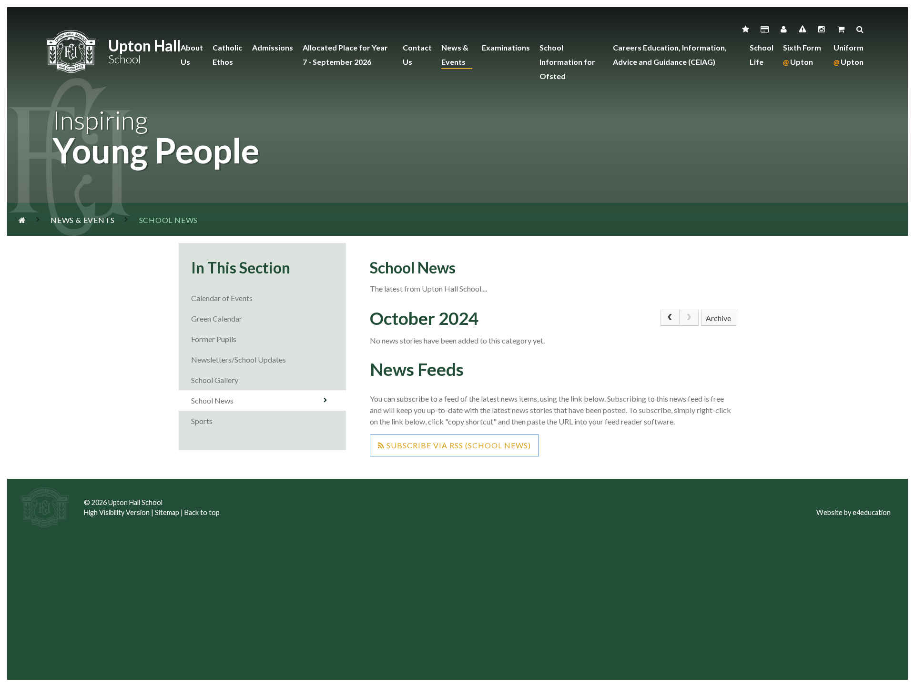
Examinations (506, 47)
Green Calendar (216, 318)
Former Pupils (214, 339)
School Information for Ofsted (567, 62)
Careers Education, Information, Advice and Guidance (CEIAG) (670, 54)
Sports (202, 420)
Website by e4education (853, 512)
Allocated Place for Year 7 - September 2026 (345, 54)
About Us (192, 54)
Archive (718, 318)
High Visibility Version (117, 512)
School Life (761, 54)
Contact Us (417, 54)
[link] (689, 318)
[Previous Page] (670, 318)
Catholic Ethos (227, 54)
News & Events (454, 54)
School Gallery (214, 379)
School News (212, 400)
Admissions (272, 47)
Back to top (202, 512)
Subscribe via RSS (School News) (458, 445)
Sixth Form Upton (802, 54)
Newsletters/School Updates (238, 359)
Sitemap (167, 512)
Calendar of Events (222, 298)
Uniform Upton (849, 54)
